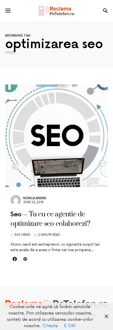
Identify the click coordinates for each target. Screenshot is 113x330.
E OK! (70, 325)
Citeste (50, 325)
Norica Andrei (34, 198)
